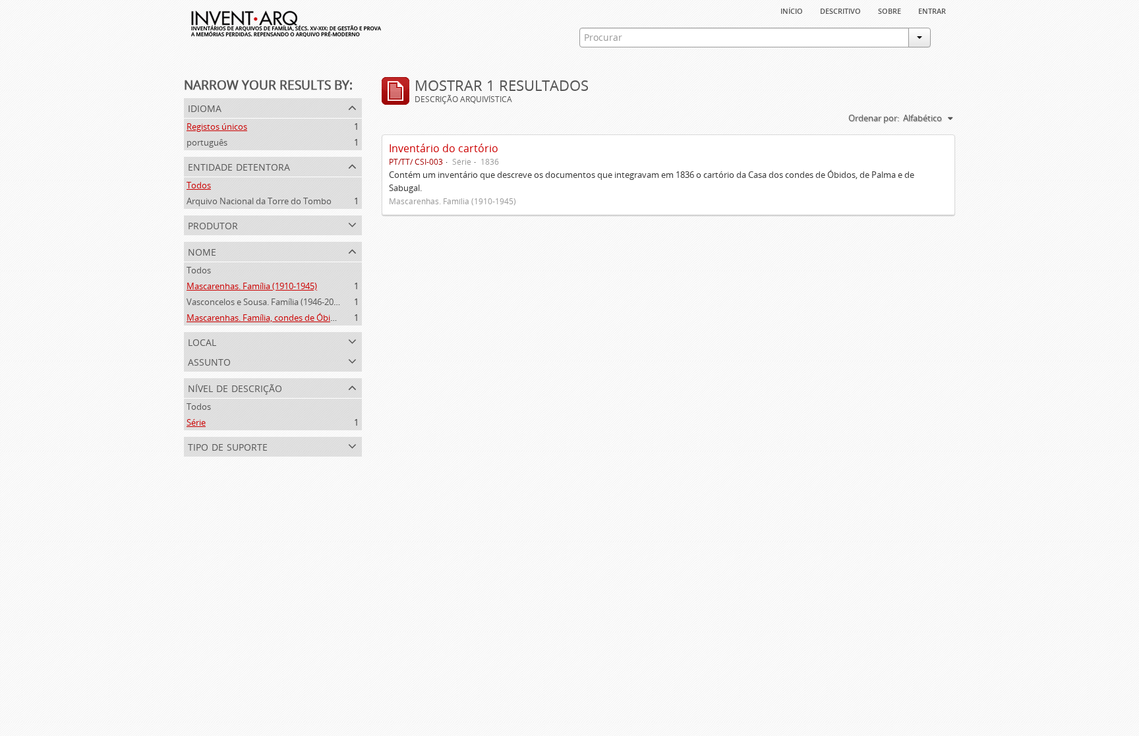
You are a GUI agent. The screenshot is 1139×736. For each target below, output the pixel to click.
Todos (199, 185)
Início (791, 10)
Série (196, 422)
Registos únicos (217, 126)
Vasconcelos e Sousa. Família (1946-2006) (266, 302)
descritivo (840, 10)
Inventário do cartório (443, 148)
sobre (889, 10)
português (207, 142)
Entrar (932, 10)
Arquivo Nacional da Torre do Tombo (259, 201)
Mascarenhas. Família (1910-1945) (252, 286)
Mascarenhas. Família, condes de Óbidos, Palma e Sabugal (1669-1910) (323, 318)
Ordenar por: (873, 118)
